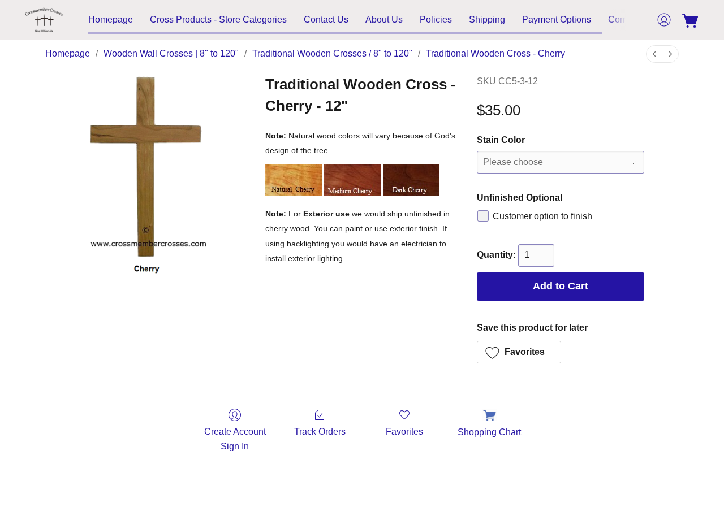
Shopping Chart (489, 432)
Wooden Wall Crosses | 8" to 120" (171, 53)
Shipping (487, 19)
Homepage (110, 19)
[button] (44, 20)
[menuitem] (654, 54)
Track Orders (320, 431)
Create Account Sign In (235, 439)
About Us (384, 19)
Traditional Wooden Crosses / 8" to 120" (332, 53)
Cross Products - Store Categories (218, 19)
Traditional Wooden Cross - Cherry (495, 53)
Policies (436, 19)
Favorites (404, 431)
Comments (630, 19)
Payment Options (556, 19)
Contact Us (326, 19)
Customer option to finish (542, 216)
